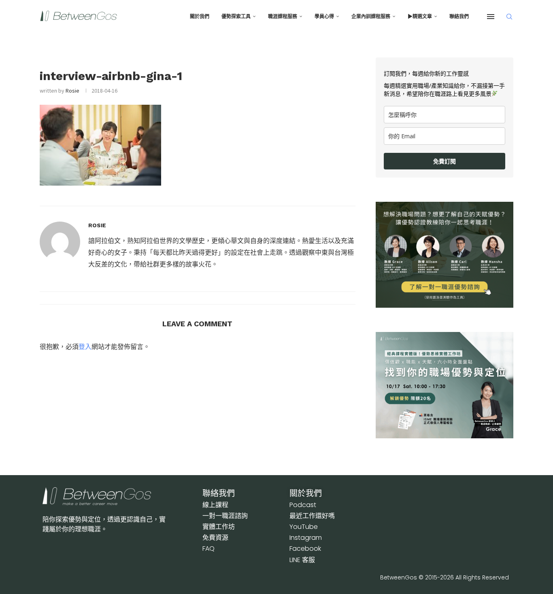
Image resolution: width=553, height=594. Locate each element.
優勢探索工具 (236, 16)
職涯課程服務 (282, 16)
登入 (85, 346)
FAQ (208, 548)
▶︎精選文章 (420, 16)
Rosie (72, 90)
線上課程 (215, 504)
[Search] (509, 16)
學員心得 (324, 16)
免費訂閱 (444, 161)
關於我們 (199, 16)
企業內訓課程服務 (370, 16)
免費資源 (215, 537)
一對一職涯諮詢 (225, 515)
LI (302, 559)
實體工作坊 (218, 526)
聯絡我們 (459, 16)
